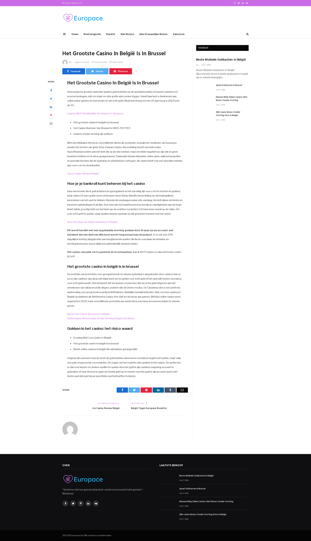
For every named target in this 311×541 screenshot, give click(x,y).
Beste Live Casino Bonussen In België (88, 314)
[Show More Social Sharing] (136, 71)
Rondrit (110, 34)
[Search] (247, 34)
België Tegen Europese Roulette (149, 408)
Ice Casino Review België (106, 408)
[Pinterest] (51, 115)
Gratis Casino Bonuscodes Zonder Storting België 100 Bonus (101, 318)
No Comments (101, 62)
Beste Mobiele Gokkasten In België (221, 60)
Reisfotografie (92, 34)
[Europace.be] (82, 18)
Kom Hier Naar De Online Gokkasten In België (92, 222)
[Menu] (64, 34)
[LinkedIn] (51, 107)
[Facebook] (51, 90)
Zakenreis (179, 34)
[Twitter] (51, 98)
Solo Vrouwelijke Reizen (153, 34)
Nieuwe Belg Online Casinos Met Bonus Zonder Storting (231, 99)
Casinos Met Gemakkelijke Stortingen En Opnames (95, 113)
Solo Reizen (127, 34)
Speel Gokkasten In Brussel (229, 85)
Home (75, 34)
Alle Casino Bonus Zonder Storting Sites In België (228, 114)
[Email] (51, 123)
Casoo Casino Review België (83, 173)
